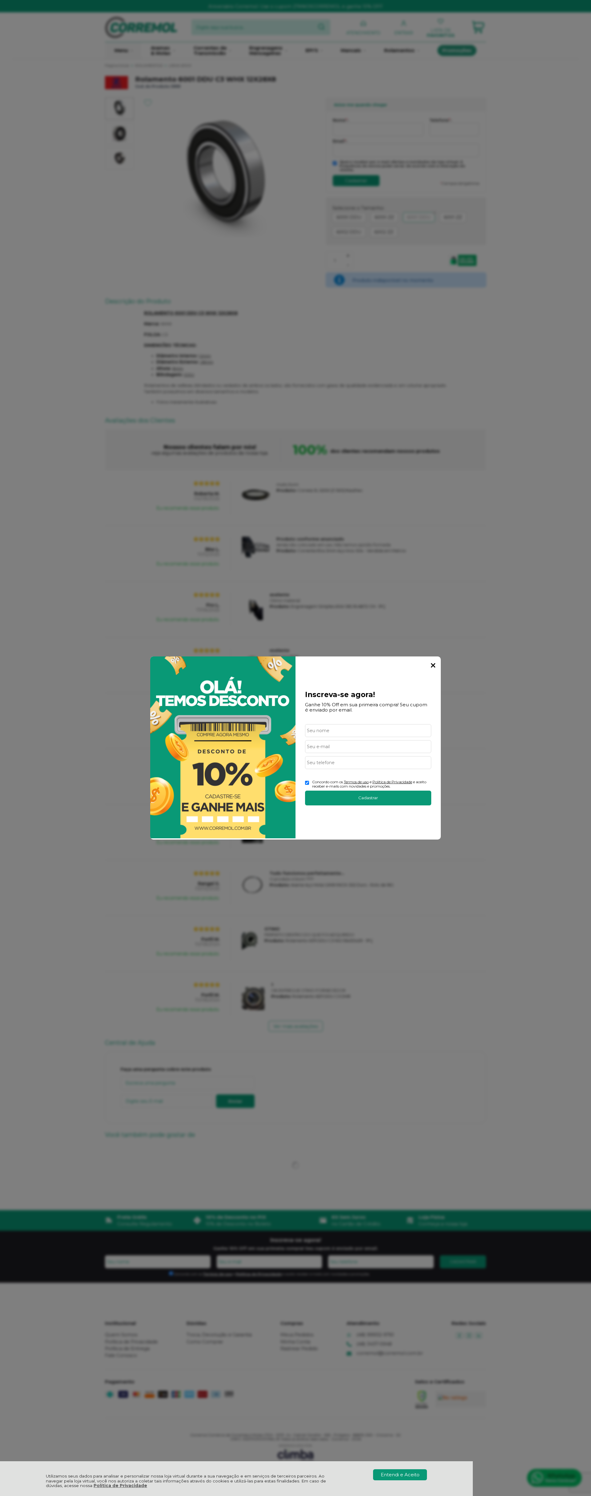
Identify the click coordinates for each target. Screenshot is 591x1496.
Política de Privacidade (120, 1485)
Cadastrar (368, 797)
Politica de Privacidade (392, 782)
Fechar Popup (433, 665)
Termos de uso (356, 782)
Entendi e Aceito (400, 1475)
